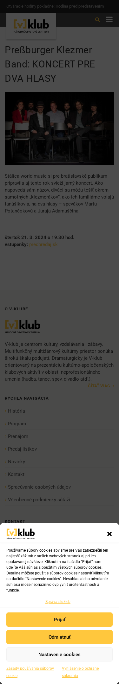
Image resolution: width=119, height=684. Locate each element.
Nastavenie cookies (59, 654)
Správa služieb (57, 601)
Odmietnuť (59, 637)
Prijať (59, 620)
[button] (109, 534)
